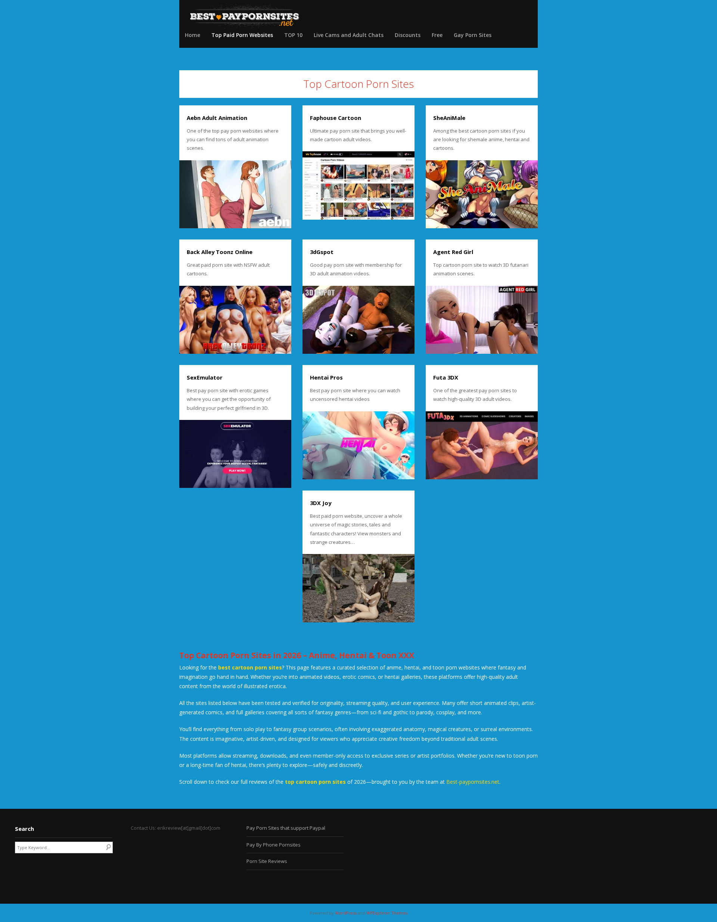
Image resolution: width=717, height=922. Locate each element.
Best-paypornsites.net (472, 781)
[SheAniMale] (482, 194)
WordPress (346, 913)
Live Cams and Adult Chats (349, 34)
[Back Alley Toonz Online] (235, 320)
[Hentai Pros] (358, 445)
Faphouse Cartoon (335, 117)
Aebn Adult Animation (217, 117)
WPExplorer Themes (386, 913)
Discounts (407, 34)
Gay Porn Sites (472, 34)
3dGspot (321, 252)
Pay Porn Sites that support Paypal (285, 827)
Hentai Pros (326, 377)
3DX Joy (320, 503)
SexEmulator (205, 377)
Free (437, 34)
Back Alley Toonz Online (219, 252)
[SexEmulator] (235, 454)
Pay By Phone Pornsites (273, 844)
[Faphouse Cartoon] (358, 185)
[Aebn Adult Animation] (235, 194)
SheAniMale (449, 117)
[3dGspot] (358, 320)
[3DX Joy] (358, 588)
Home (192, 34)
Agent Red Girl (453, 252)
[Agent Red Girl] (482, 320)
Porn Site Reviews (266, 861)
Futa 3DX (445, 377)
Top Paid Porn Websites (242, 34)
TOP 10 (293, 34)
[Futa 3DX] (482, 445)
